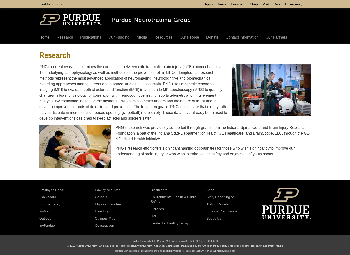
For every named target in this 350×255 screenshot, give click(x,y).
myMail (44, 211)
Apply (209, 4)
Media (142, 37)
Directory (102, 211)
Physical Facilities (108, 204)
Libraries (157, 209)
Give (277, 4)
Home (44, 37)
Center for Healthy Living (169, 223)
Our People (189, 37)
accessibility (167, 251)
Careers (101, 197)
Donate (212, 37)
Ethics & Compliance (221, 211)
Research (65, 37)
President (238, 4)
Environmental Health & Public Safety (173, 199)
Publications (90, 37)
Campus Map (105, 218)
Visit (266, 4)
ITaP (154, 216)
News (222, 4)
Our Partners (276, 37)
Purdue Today (49, 204)
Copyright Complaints (166, 246)
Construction (104, 225)
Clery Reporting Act (220, 197)
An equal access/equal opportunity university (125, 246)
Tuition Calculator (219, 204)
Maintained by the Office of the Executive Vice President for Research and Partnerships (232, 246)
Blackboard (47, 197)
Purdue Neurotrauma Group (151, 19)
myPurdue (47, 225)
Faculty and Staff (107, 190)
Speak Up (213, 218)
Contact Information (242, 37)
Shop (254, 4)
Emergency (293, 4)
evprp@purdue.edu (223, 251)
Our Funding (119, 37)
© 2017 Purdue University (82, 246)
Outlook (45, 218)
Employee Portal (51, 190)
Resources (163, 37)
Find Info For (49, 4)
